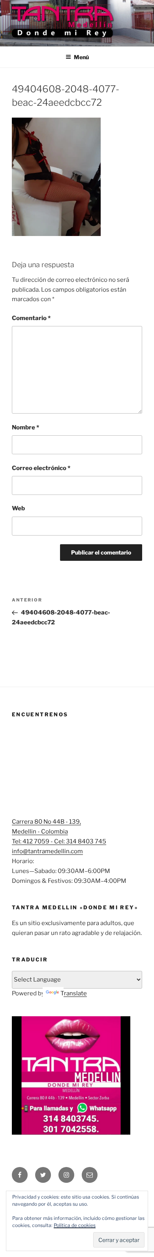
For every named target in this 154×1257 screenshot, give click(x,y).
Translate (73, 993)
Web (18, 508)
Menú (81, 57)
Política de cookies (75, 1225)
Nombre (25, 427)
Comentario (31, 318)
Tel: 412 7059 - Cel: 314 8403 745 (59, 841)
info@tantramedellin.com (47, 851)
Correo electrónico (41, 468)
